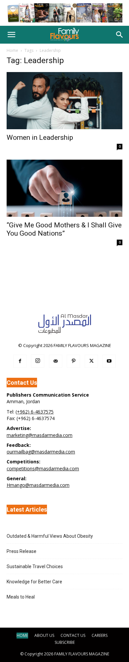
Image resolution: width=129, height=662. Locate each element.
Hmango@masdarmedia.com (38, 485)
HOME (22, 635)
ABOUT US (44, 635)
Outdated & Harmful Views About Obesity (50, 536)
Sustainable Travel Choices (35, 566)
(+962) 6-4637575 (35, 412)
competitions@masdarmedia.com (43, 468)
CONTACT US (73, 635)
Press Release (21, 551)
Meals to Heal (21, 597)
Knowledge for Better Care (34, 581)
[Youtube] (109, 361)
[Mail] (55, 361)
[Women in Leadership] (64, 100)
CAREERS (100, 635)
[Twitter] (91, 361)
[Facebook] (19, 361)
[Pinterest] (73, 361)
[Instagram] (37, 361)
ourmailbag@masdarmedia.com (41, 451)
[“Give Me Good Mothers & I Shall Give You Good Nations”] (64, 188)
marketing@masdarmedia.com (39, 435)
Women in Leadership (40, 137)
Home (12, 50)
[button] (11, 35)
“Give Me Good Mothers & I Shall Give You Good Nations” (64, 229)
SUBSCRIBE (65, 642)
